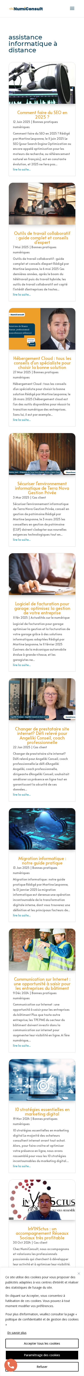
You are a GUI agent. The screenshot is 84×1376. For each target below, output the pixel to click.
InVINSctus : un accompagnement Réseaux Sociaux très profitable (42, 1233)
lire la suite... (22, 169)
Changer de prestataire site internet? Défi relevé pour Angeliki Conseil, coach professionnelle (42, 735)
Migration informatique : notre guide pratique (42, 860)
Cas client (39, 497)
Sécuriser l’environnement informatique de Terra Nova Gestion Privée (42, 488)
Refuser (42, 1367)
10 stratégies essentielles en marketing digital (42, 1111)
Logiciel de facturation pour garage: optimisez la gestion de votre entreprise (42, 608)
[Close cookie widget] (79, 1273)
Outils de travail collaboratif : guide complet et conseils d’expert (42, 237)
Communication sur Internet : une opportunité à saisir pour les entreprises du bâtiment (42, 983)
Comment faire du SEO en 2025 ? (42, 114)
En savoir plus (16, 1333)
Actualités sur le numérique (50, 617)
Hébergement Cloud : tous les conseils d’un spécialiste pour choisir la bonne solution (42, 362)
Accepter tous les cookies (42, 1343)
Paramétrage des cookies (42, 1355)
